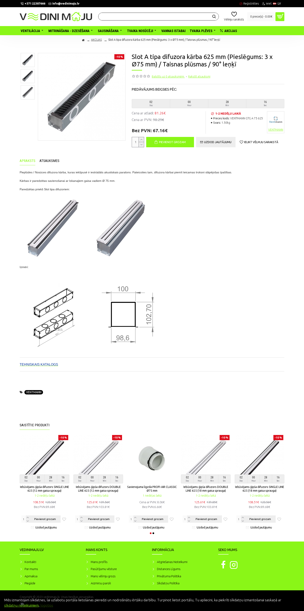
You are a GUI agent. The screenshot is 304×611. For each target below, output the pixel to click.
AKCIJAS (96, 39)
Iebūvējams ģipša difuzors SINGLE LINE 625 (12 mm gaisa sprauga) (44, 488)
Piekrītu (293, 599)
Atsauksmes (49, 161)
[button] (151, 533)
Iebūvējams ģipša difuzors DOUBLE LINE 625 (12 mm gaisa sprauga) (98, 488)
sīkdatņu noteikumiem (21, 605)
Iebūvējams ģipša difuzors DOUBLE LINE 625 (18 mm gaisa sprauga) (205, 488)
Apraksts (27, 161)
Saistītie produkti (35, 425)
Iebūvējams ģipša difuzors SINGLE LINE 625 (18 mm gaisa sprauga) (259, 488)
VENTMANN (33, 392)
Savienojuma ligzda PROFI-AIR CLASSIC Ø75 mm (152, 488)
